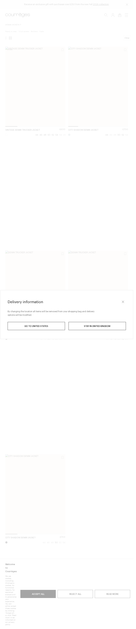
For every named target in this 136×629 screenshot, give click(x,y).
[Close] (123, 302)
